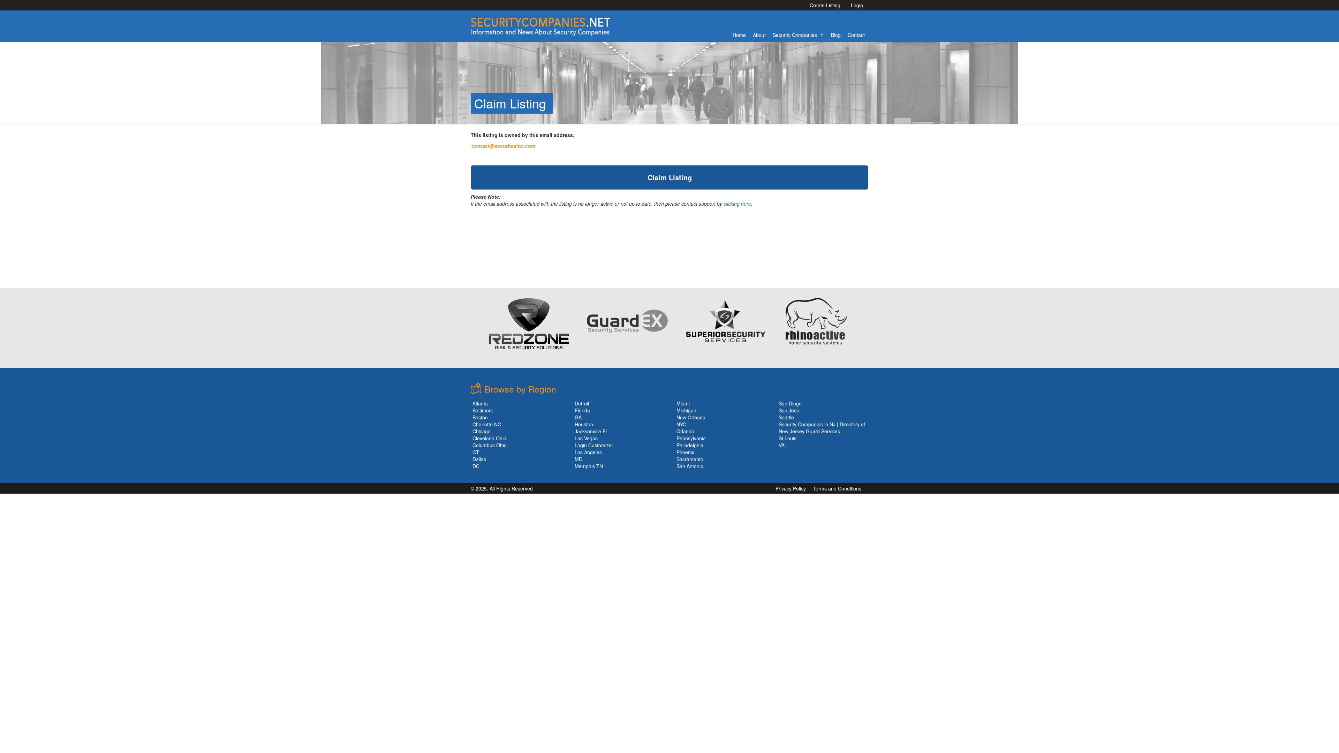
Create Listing (825, 5)
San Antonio (689, 466)
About (759, 34)
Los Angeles (588, 452)
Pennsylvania (691, 438)
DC (475, 466)
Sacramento (689, 459)
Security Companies (795, 34)
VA (782, 445)
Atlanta (480, 403)
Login (857, 5)
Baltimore (482, 410)
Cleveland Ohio (489, 438)
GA (578, 417)
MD (578, 459)
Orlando (685, 431)
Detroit (582, 403)
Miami (683, 403)
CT (475, 452)
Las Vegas (586, 438)
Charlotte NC (486, 424)
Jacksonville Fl (591, 431)
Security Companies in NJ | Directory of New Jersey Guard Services (822, 428)
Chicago (481, 431)
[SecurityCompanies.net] (540, 26)
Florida (582, 410)
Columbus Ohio (489, 445)
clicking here (737, 203)
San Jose (789, 410)
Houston (584, 424)
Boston (480, 417)
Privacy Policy (791, 488)
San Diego (790, 403)
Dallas (479, 459)
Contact (856, 34)
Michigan (686, 410)
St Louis (787, 438)
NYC (681, 424)
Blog (836, 34)
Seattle (786, 417)
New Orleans (690, 417)
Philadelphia (689, 445)
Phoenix (685, 452)
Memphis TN (589, 466)
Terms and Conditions (837, 488)
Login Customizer (594, 445)
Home (739, 34)
